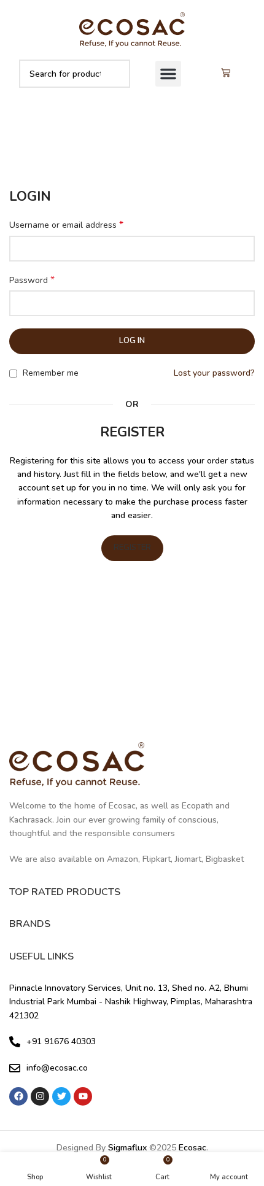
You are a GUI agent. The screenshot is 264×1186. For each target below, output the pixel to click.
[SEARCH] (116, 74)
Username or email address (66, 225)
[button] (168, 74)
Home (103, 146)
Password (32, 280)
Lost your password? (214, 373)
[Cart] (225, 74)
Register (132, 547)
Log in (132, 340)
